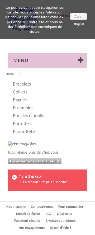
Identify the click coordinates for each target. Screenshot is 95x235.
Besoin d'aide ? (60, 228)
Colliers (20, 92)
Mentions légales (28, 214)
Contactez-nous (42, 207)
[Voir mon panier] (70, 41)
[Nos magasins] (47, 144)
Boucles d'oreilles (29, 116)
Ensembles (23, 108)
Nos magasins (16, 207)
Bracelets (22, 84)
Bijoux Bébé (24, 131)
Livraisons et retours (60, 221)
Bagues (20, 100)
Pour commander (70, 207)
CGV (49, 214)
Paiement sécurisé (27, 221)
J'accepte (79, 17)
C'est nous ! (65, 214)
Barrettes (22, 123)
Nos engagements (32, 228)
